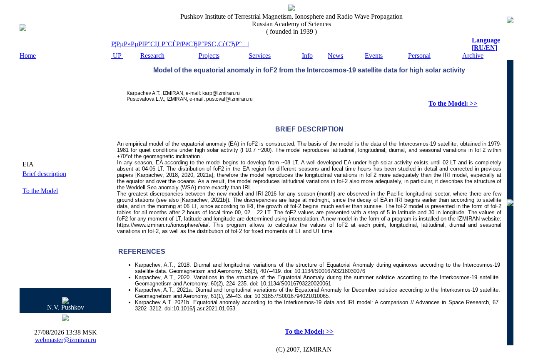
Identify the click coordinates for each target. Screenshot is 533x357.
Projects (209, 55)
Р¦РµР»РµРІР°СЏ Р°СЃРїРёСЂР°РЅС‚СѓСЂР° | (180, 43)
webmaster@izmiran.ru (65, 339)
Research (152, 55)
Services (260, 55)
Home (28, 55)
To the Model (40, 190)
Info (307, 55)
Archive (472, 55)
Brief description (44, 173)
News (335, 55)
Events (374, 55)
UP (117, 55)
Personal (419, 55)
